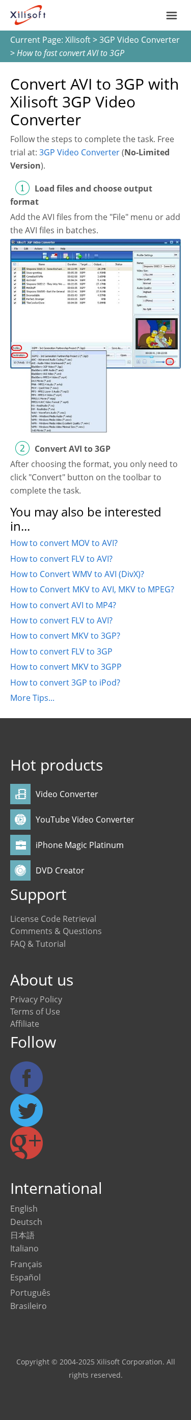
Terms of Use (35, 1011)
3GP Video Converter (139, 39)
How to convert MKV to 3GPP (66, 666)
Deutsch (26, 1221)
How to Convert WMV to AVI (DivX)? (77, 574)
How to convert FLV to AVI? (61, 558)
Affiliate (24, 1023)
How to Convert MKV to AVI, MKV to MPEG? (92, 589)
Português (30, 1292)
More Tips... (32, 697)
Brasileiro (28, 1306)
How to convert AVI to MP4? (63, 605)
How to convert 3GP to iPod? (65, 682)
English (24, 1208)
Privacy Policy (36, 999)
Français (26, 1264)
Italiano (24, 1248)
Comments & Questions (56, 931)
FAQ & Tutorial (38, 943)
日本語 (22, 1235)
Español (25, 1277)
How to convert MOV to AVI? (64, 543)
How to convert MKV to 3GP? (65, 635)
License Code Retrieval (53, 918)
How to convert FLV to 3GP (61, 651)
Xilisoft (78, 39)
